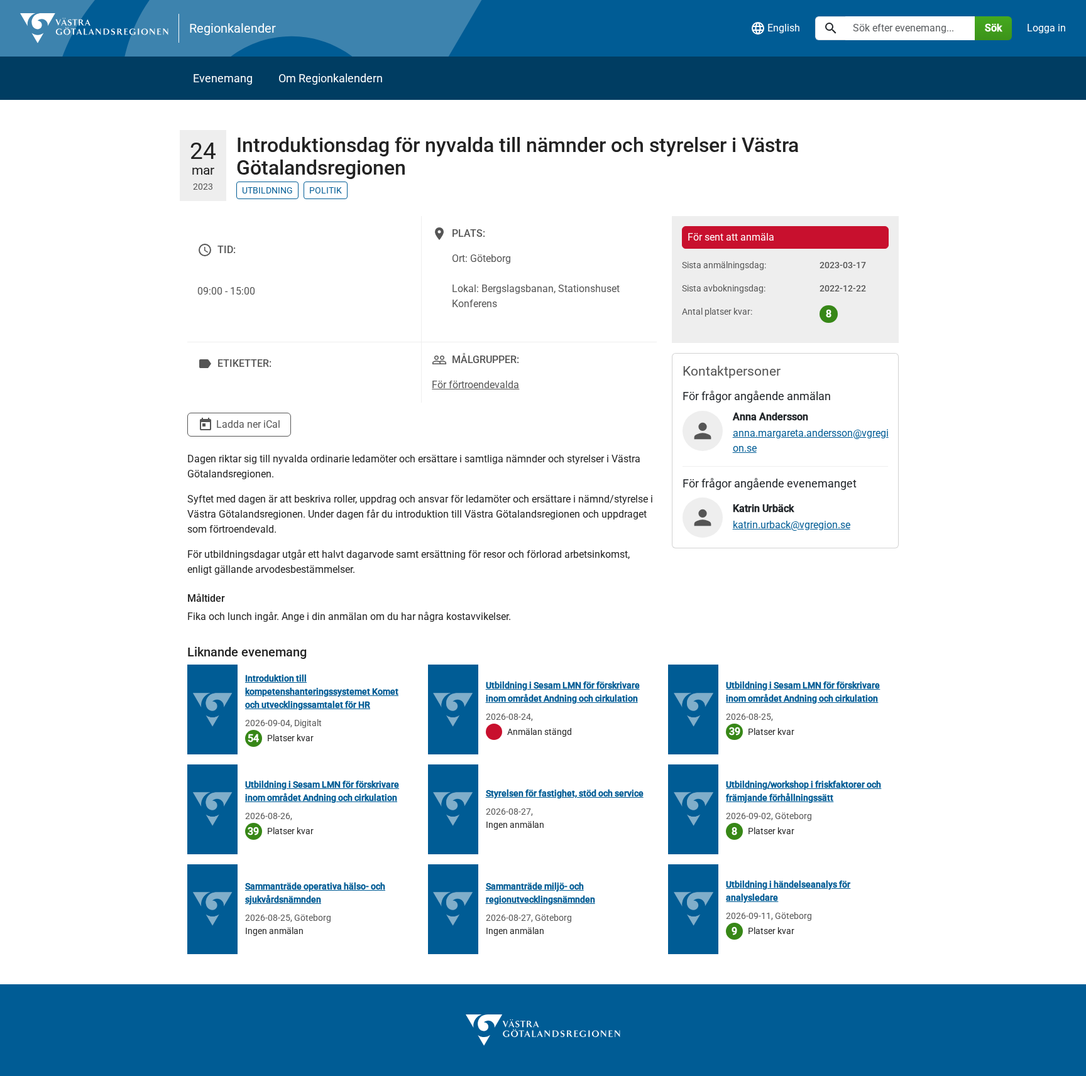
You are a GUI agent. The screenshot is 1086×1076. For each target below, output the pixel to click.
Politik (325, 190)
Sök (993, 28)
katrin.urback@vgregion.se (791, 525)
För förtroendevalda (475, 385)
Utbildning (267, 190)
